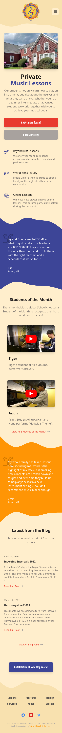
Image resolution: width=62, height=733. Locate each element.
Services (12, 703)
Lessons (12, 698)
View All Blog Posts (29, 644)
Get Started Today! (31, 122)
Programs (31, 698)
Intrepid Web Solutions (39, 726)
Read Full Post (12, 586)
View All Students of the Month (29, 431)
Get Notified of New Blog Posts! (31, 667)
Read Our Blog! (31, 134)
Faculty (50, 698)
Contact (50, 703)
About (31, 703)
